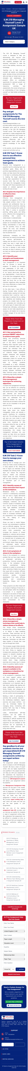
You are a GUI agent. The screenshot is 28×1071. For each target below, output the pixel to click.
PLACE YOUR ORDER (14, 450)
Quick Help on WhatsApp (15, 1001)
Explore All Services (15, 1005)
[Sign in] (23, 2)
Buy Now (14, 106)
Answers (8, 8)
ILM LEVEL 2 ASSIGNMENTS (14, 15)
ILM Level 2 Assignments (18, 8)
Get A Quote (18, 2)
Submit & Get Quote (14, 974)
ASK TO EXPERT (14, 327)
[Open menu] (26, 2)
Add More (21, 969)
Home (3, 8)
